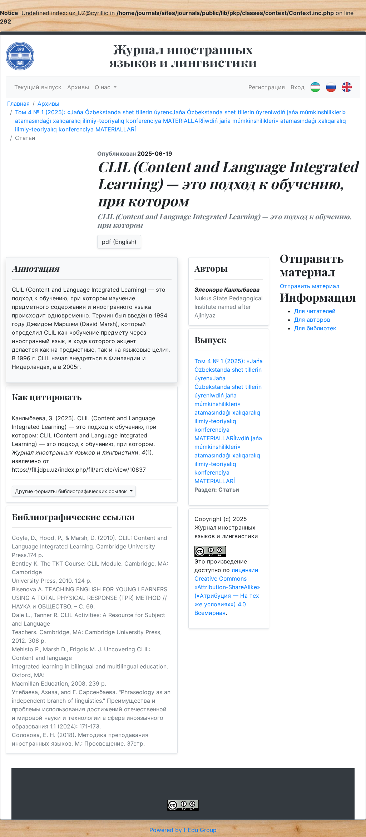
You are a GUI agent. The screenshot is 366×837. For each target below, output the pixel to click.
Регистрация (266, 87)
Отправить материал (309, 286)
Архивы (78, 87)
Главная (18, 103)
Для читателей (315, 311)
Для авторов (312, 319)
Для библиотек (315, 328)
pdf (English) (119, 241)
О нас (103, 87)
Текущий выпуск (37, 87)
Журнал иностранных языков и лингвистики (183, 55)
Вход (298, 87)
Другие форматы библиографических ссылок (71, 491)
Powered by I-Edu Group (183, 829)
